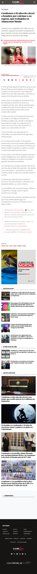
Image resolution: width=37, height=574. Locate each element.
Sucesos (5, 529)
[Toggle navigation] (2, 2)
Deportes (15, 533)
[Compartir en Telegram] (26, 80)
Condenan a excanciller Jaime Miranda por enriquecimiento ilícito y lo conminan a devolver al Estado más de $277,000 (18, 455)
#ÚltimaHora (9, 210)
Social (25, 529)
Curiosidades (27, 533)
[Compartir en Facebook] (16, 80)
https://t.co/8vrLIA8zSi (19, 226)
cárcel (10, 246)
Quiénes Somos (8, 538)
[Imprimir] (12, 80)
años (7, 246)
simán (24, 246)
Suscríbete (29, 538)
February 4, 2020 (26, 232)
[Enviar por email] (8, 80)
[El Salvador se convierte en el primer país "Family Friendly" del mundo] (5, 365)
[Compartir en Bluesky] (23, 80)
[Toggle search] (34, 2)
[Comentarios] (4, 80)
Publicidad (22, 538)
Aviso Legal (13, 542)
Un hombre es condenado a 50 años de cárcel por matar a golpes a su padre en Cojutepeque (17, 427)
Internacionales (28, 531)
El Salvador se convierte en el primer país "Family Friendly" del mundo (22, 362)
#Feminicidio (19, 210)
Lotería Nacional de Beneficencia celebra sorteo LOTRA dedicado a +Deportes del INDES (21, 326)
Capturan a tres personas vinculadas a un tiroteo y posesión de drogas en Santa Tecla (23, 315)
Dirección (16, 538)
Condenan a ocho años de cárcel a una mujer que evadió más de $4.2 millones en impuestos (23, 294)
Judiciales (5, 531)
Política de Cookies (22, 542)
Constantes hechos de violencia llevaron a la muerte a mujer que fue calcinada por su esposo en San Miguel (19, 41)
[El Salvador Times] (18, 2)
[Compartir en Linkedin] (30, 80)
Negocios (15, 531)
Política (15, 529)
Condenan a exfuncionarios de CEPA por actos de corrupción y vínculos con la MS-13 (23, 352)
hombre (3, 246)
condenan (19, 246)
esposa (14, 246)
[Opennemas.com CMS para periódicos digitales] (18, 565)
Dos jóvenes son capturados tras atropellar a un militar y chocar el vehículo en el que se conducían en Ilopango (22, 337)
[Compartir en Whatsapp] (34, 80)
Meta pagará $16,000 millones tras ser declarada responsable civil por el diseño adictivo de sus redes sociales (23, 304)
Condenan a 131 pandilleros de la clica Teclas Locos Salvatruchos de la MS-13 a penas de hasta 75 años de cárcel (17, 483)
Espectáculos (6, 533)
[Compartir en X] (19, 80)
